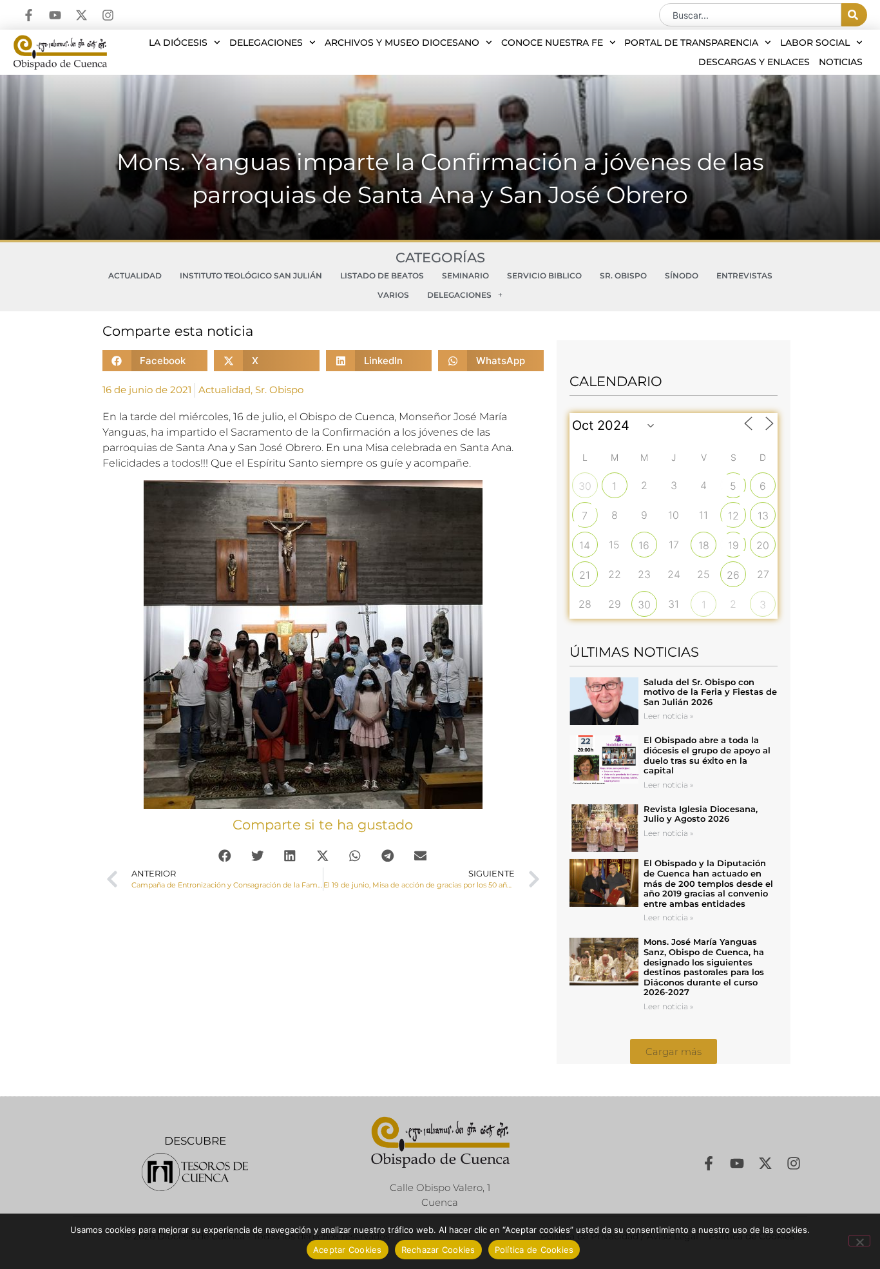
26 (733, 574)
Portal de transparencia (691, 42)
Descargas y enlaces (754, 62)
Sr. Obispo (623, 275)
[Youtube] (55, 15)
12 (733, 515)
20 (762, 545)
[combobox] (750, 14)
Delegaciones (266, 42)
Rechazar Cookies (438, 1250)
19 (733, 545)
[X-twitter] (81, 15)
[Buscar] (854, 14)
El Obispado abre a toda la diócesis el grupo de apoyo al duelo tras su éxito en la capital (707, 755)
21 (584, 574)
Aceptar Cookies (347, 1250)
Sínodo (681, 275)
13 (763, 515)
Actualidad (135, 275)
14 (584, 545)
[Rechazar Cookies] (859, 1240)
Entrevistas (744, 275)
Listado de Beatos (382, 275)
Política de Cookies (534, 1250)
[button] (155, 360)
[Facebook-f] (29, 15)
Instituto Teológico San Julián (251, 275)
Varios (393, 295)
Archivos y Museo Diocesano (402, 42)
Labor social (815, 42)
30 (585, 486)
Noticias (841, 62)
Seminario (465, 275)
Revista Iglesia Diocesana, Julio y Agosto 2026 (701, 814)
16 (643, 545)
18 (703, 545)
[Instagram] (108, 15)
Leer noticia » (668, 716)
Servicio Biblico (544, 275)
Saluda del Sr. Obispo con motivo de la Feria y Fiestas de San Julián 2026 (710, 692)
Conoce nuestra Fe (552, 42)
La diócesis (178, 42)
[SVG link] (195, 1172)
